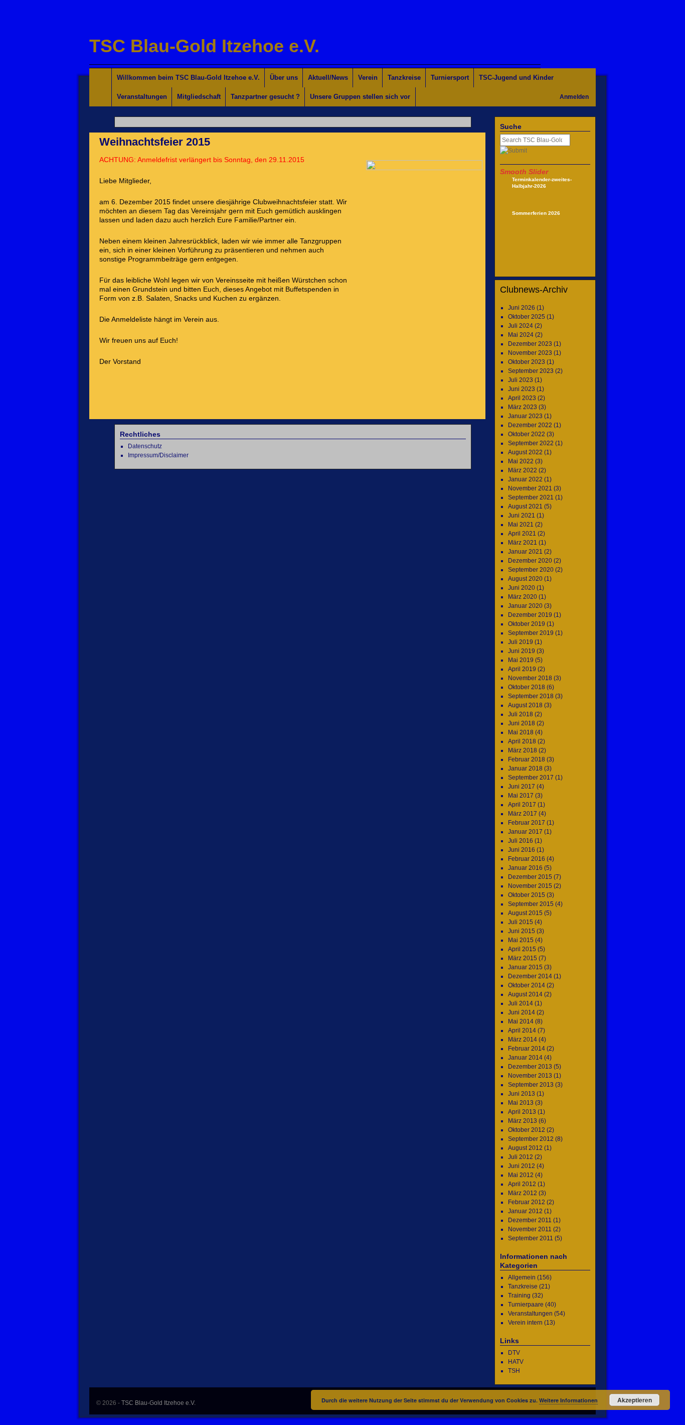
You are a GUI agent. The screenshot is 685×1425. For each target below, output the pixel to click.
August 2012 (525, 1147)
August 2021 (525, 506)
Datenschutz (145, 446)
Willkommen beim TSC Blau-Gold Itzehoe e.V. (188, 77)
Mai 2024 (521, 334)
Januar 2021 (525, 551)
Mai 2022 (521, 461)
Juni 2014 (521, 1012)
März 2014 (522, 1039)
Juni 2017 (521, 786)
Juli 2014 (520, 1003)
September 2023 (531, 370)
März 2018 (522, 750)
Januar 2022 (525, 479)
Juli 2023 (520, 379)
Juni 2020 (521, 587)
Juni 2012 (521, 1166)
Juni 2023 (521, 389)
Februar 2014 (526, 1048)
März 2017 (522, 813)
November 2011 (530, 1229)
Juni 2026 (521, 307)
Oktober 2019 (526, 623)
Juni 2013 (521, 1093)
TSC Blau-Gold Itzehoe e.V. (204, 46)
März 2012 (522, 1193)
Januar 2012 (525, 1211)
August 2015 (525, 913)
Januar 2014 (525, 1057)
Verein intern (525, 1322)
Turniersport (450, 77)
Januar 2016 (525, 867)
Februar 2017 (526, 822)
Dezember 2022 (530, 425)
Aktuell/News (328, 77)
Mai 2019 (521, 660)
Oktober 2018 (526, 687)
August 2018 (525, 705)
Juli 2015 (520, 922)
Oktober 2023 (526, 361)
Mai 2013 (521, 1102)
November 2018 (530, 678)
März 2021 (522, 542)
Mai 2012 (521, 1175)
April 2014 (522, 1030)
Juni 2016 (521, 849)
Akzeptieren (634, 1399)
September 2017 (531, 777)
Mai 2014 (521, 1021)
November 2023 (530, 352)
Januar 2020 (525, 605)
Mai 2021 (521, 524)
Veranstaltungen (142, 96)
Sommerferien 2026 (536, 213)
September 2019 (531, 632)
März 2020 (522, 596)
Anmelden (574, 96)
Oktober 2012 (526, 1129)
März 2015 (522, 958)
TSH (514, 1370)
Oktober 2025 (526, 316)
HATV (516, 1361)
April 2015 (522, 949)
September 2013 (531, 1084)
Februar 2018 (526, 759)
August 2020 (525, 578)
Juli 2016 (520, 840)
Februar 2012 (526, 1202)
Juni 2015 (521, 931)
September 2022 (531, 443)
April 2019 (522, 669)
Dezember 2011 (530, 1220)
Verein (368, 77)
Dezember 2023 (530, 343)
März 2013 (522, 1120)
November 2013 (530, 1075)
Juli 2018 (520, 714)
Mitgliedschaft (199, 96)
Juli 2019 (520, 641)
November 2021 (530, 488)
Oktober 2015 (526, 894)
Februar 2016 (526, 858)
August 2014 (525, 994)
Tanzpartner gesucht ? (265, 96)
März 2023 (522, 407)
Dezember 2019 (530, 614)
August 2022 (525, 452)
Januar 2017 (525, 831)
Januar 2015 (525, 967)
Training (519, 1295)
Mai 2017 (521, 795)
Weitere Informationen (568, 1400)
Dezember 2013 (530, 1066)
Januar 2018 (525, 768)
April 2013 (522, 1111)
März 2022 (522, 470)
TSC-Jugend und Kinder (516, 77)
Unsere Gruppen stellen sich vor (360, 96)
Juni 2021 (521, 515)
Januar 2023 (525, 416)
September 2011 (530, 1238)
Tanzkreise (404, 77)
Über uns (284, 77)
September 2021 (531, 497)
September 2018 (531, 696)
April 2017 (522, 804)
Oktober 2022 (526, 434)
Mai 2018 (521, 732)
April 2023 (522, 398)
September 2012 (531, 1138)
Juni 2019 (521, 651)
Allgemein (522, 1277)
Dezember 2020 (530, 560)
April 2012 (522, 1184)
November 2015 (530, 885)
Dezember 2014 (530, 976)
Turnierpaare (526, 1304)
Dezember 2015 (530, 876)
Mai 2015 (521, 940)
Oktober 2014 (526, 985)
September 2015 (531, 904)
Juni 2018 (521, 723)
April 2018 (522, 741)
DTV (514, 1352)
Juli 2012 (520, 1156)
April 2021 (522, 533)
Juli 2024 (520, 325)
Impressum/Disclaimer (158, 455)
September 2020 (531, 569)
